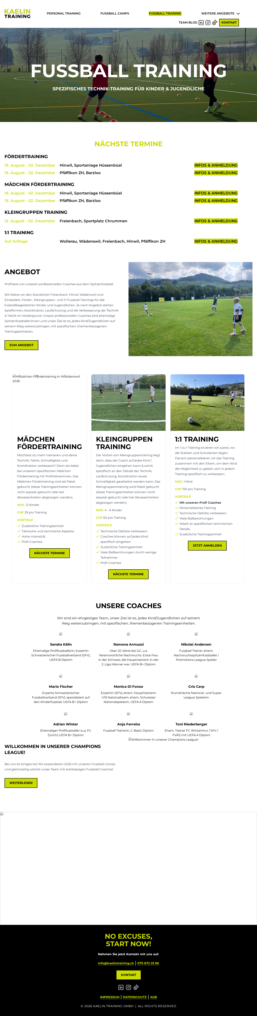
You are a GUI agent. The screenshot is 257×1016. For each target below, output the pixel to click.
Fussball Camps (114, 13)
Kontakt (229, 22)
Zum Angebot (21, 345)
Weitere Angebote (217, 13)
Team (183, 22)
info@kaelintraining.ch (116, 963)
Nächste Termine (49, 553)
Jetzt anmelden (207, 545)
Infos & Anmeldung (216, 165)
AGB (153, 997)
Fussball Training (165, 13)
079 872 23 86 (148, 963)
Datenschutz (135, 997)
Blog (193, 22)
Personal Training (64, 13)
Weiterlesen (21, 783)
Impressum (109, 997)
